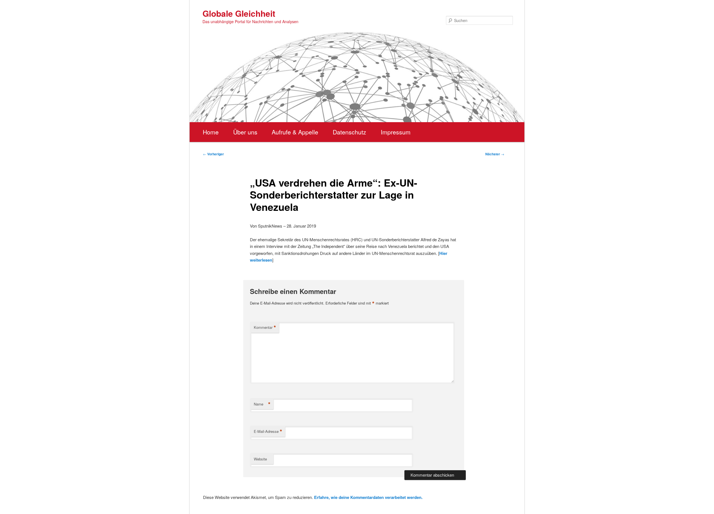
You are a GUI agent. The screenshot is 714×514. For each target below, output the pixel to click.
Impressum (396, 132)
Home (211, 132)
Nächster (494, 153)
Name (262, 404)
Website (260, 459)
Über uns (245, 132)
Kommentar (265, 327)
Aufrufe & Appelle (295, 132)
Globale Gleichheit (238, 13)
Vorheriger (213, 153)
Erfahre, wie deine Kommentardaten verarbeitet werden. (368, 497)
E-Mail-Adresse (268, 431)
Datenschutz (349, 132)
